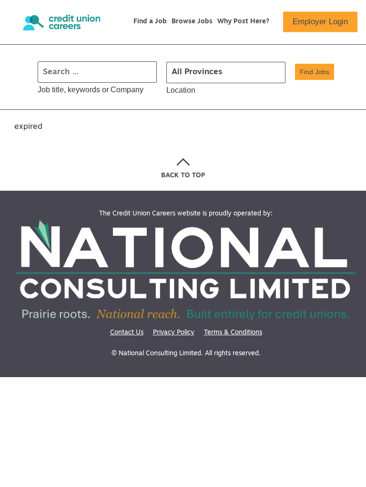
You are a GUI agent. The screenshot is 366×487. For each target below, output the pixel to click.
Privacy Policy (173, 333)
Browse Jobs (192, 22)
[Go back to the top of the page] (183, 167)
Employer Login (320, 21)
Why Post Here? (243, 22)
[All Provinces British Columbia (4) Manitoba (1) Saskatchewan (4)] (225, 72)
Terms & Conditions (233, 333)
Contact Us (126, 333)
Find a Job (150, 22)
